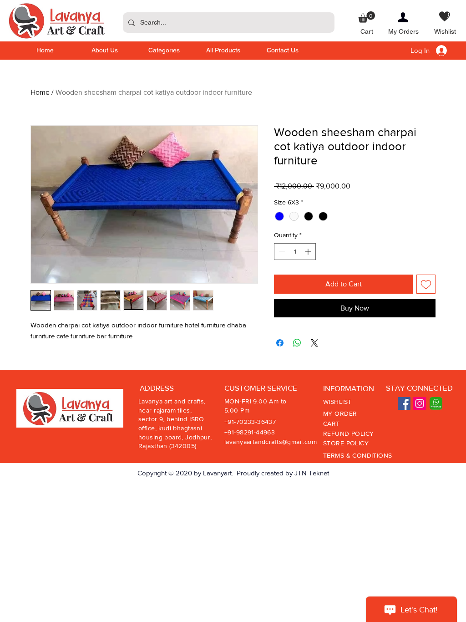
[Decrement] (281, 252)
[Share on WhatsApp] (297, 342)
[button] (366, 17)
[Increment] (308, 252)
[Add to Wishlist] (426, 284)
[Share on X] (314, 342)
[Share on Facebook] (279, 342)
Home (40, 92)
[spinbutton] (295, 252)
